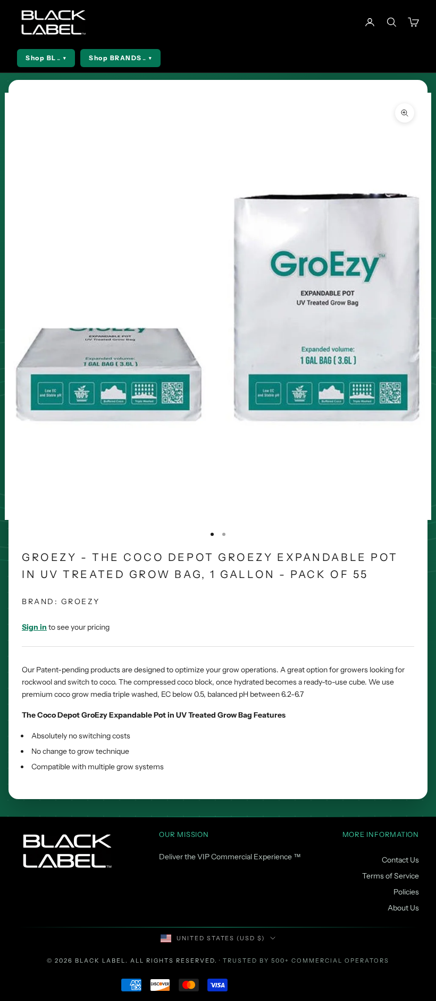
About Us (403, 908)
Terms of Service (390, 876)
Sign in (34, 627)
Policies (406, 892)
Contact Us (400, 860)
